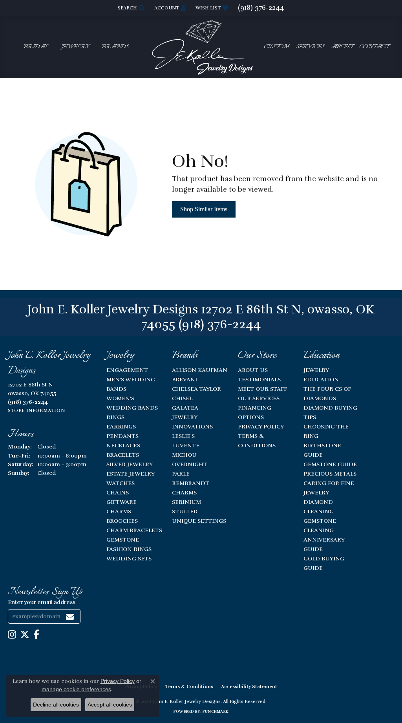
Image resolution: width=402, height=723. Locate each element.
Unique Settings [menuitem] (199, 520)
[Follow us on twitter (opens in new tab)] (24, 634)
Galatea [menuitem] (185, 407)
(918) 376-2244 (220, 324)
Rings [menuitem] (115, 417)
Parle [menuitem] (181, 473)
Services (310, 47)
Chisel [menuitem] (182, 398)
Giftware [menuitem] (121, 501)
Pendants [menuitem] (122, 435)
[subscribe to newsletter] (70, 616)
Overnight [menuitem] (189, 464)
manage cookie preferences (76, 689)
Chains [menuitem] (117, 492)
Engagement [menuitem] (127, 369)
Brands (115, 47)
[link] (261, 8)
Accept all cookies (110, 704)
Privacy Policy (261, 426)
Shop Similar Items (203, 209)
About (342, 47)
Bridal (36, 47)
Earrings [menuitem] (121, 426)
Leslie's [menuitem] (183, 435)
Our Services (259, 398)
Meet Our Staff (262, 388)
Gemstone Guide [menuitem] (330, 464)
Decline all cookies (56, 704)
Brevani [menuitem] (184, 379)
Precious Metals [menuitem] (329, 473)
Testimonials (259, 379)
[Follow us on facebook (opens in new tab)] (36, 634)
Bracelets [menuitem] (122, 454)
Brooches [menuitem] (122, 520)
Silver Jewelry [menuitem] (129, 464)
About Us (253, 369)
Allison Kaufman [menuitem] (199, 369)
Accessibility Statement (249, 686)
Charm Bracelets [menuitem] (134, 530)
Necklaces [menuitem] (123, 445)
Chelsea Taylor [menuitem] (196, 388)
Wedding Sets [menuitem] (129, 558)
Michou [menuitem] (184, 454)
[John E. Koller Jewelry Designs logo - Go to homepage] (201, 47)
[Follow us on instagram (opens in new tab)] (12, 634)
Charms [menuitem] (118, 511)
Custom (276, 47)
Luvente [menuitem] (185, 445)
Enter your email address (41, 602)
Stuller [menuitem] (184, 511)
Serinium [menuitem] (186, 501)
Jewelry (75, 47)
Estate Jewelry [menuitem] (130, 473)
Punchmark (215, 711)
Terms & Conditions (189, 686)
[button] (130, 8)
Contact (373, 47)
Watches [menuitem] (120, 483)
